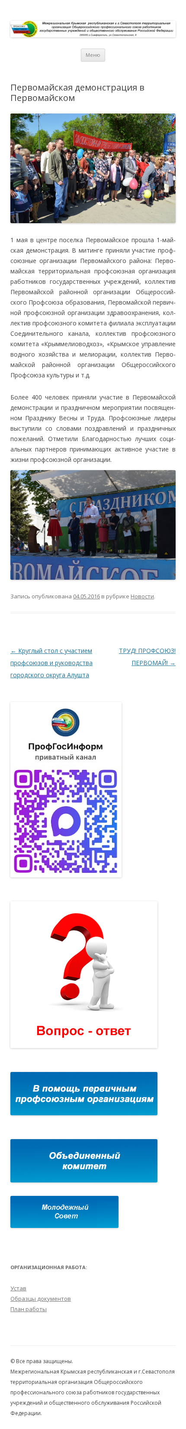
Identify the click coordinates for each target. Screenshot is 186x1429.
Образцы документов (40, 1298)
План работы (28, 1309)
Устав (18, 1288)
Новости (142, 596)
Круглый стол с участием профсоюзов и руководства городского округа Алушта (51, 662)
